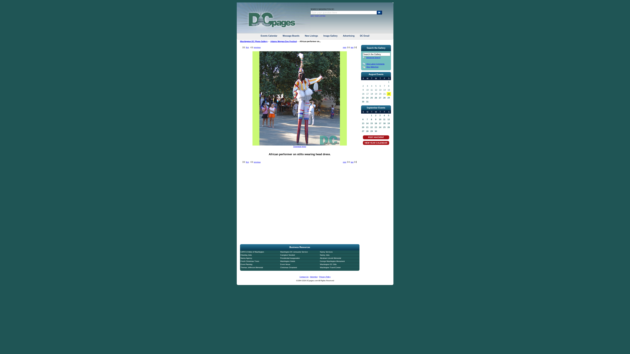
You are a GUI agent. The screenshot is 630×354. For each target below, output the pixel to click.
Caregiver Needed (287, 255)
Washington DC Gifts (328, 264)
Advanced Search (373, 58)
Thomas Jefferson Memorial (252, 267)
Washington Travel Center (330, 267)
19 (389, 123)
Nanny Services (326, 252)
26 (376, 98)
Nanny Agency (246, 258)
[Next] (299, 145)
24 (367, 98)
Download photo (299, 147)
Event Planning (246, 264)
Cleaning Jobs (246, 255)
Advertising (349, 36)
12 (389, 119)
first (247, 47)
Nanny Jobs (325, 255)
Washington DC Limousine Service (294, 252)
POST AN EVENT (376, 137)
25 (371, 98)
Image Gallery (330, 36)
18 (384, 123)
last (352, 47)
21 (367, 127)
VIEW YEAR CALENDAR (376, 143)
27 (380, 98)
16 (376, 123)
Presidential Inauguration (290, 258)
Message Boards (291, 36)
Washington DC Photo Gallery (254, 41)
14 (367, 123)
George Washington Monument (332, 261)
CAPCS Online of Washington (252, 252)
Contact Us (304, 277)
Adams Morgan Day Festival (283, 41)
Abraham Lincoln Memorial (330, 258)
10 (380, 119)
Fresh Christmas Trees (250, 261)
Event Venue (285, 264)
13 (363, 123)
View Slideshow (372, 67)
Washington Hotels (287, 261)
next (344, 47)
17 (380, 123)
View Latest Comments (375, 64)
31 (367, 102)
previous (257, 47)
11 (384, 119)
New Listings (311, 36)
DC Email (364, 36)
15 (371, 123)
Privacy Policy (325, 277)
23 (363, 98)
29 (389, 98)
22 (389, 94)
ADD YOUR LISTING (318, 16)
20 (363, 127)
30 (363, 102)
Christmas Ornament (288, 267)
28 (384, 98)
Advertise (314, 277)
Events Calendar (269, 36)
